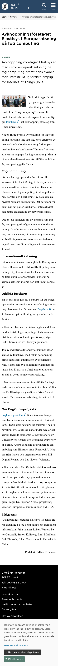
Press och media (12, 599)
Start (4, 17)
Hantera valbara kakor (17, 645)
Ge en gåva (9, 609)
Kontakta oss (10, 594)
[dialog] (29, 642)
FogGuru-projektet (12, 415)
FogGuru (43, 309)
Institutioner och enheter (17, 604)
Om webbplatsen (12, 615)
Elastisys (11, 122)
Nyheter (14, 17)
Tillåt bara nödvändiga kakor (22, 652)
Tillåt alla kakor (14, 659)
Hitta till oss (9, 587)
